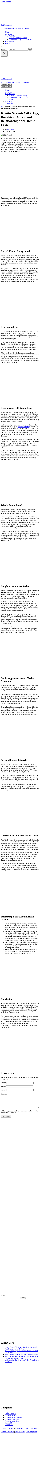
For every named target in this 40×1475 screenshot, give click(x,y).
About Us (8, 34)
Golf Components (11, 1415)
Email (3, 1086)
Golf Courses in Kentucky (13, 1417)
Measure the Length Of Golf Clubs (20, 39)
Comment (4, 1094)
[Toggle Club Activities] (36, 94)
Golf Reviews (9, 41)
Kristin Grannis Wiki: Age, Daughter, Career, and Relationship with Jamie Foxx (21, 1348)
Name (3, 1083)
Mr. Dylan (10, 130)
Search (3, 1295)
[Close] (4, 53)
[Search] (1, 47)
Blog (6, 1412)
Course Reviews (10, 1414)
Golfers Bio (9, 1423)
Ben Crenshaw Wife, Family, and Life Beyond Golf (21, 1354)
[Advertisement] (20, 175)
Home (7, 32)
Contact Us (9, 43)
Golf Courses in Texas (12, 1419)
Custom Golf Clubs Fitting (18, 38)
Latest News (9, 1425)
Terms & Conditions (7, 1428)
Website (3, 1090)
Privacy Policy (20, 1428)
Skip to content (6, 2)
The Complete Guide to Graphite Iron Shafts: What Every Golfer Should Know (21, 1357)
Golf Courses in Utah (12, 1421)
